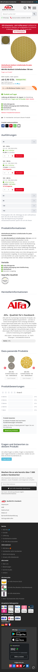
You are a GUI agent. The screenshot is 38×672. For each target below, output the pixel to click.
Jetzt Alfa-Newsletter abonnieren (20, 488)
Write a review (19, 657)
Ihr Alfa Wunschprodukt (10, 541)
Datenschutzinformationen (8, 493)
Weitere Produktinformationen (10, 112)
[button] (3, 125)
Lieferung (6, 535)
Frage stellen (7, 459)
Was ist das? (22, 630)
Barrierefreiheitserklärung (9, 515)
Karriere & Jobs (7, 570)
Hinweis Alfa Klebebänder (11, 557)
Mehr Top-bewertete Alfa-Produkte (13, 599)
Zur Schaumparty (19, 32)
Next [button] (33, 368)
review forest (24, 652)
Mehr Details (30, 99)
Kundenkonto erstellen (10, 538)
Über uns (5, 564)
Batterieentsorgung (9, 554)
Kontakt (5, 532)
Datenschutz (5, 510)
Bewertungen (7, 567)
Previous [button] (5, 368)
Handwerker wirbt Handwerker (12, 551)
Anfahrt (5, 573)
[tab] (19, 142)
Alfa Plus (5, 530)
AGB (2, 507)
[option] (11, 368)
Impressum (4, 504)
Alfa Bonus (6, 548)
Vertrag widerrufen (7, 518)
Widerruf (4, 513)
